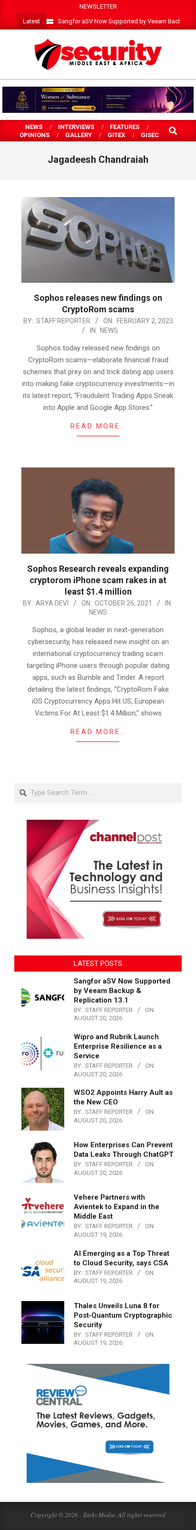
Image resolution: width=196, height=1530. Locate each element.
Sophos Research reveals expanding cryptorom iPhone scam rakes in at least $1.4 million (98, 580)
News (109, 330)
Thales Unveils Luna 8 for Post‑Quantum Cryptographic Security (123, 1315)
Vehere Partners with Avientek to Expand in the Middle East (116, 1207)
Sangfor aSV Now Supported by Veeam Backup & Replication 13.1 (122, 990)
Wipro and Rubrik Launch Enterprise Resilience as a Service (118, 1046)
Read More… (98, 426)
